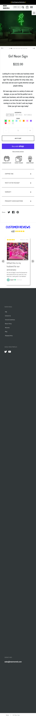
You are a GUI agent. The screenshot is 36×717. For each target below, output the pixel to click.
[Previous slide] (3, 261)
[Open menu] (31, 7)
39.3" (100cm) (28, 115)
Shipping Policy (9, 335)
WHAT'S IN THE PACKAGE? (12, 183)
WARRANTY (8, 192)
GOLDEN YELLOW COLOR (9, 121)
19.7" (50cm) (10, 115)
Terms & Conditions (10, 320)
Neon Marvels (6, 7)
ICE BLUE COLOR (16, 121)
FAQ (6, 312)
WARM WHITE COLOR (9, 123)
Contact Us (8, 316)
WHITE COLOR (13, 123)
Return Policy (8, 324)
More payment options (18, 151)
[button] (27, 7)
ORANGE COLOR (23, 121)
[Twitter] (5, 351)
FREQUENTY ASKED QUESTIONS (14, 201)
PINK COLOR (27, 121)
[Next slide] (32, 261)
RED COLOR (5, 123)
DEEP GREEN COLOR (5, 121)
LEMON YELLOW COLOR (20, 121)
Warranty (7, 327)
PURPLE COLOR (31, 121)
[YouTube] (9, 351)
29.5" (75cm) (18, 115)
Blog (6, 331)
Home (7, 715)
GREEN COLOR (13, 121)
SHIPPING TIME (9, 174)
